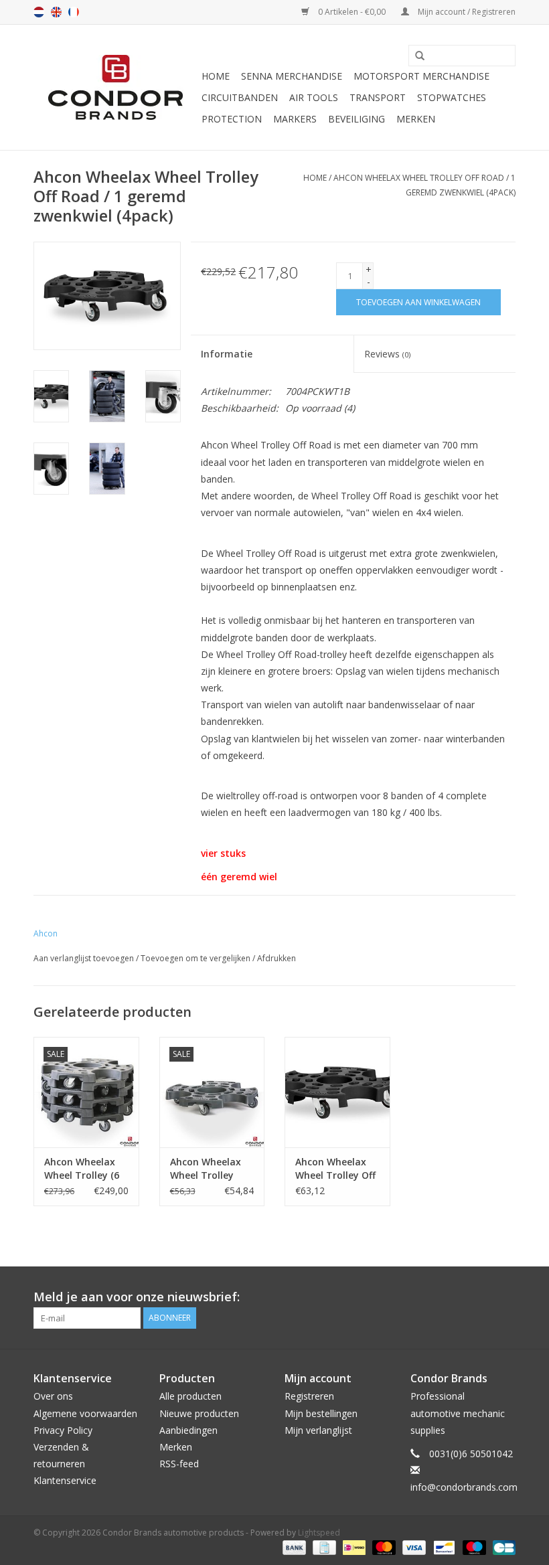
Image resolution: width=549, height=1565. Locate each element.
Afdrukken (276, 958)
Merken (415, 118)
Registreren (309, 1396)
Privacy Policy (62, 1430)
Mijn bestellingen (321, 1413)
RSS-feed (179, 1463)
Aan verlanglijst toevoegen (83, 958)
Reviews (387, 353)
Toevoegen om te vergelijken (196, 958)
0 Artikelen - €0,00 (352, 11)
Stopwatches (451, 97)
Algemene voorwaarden (85, 1413)
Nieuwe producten (199, 1413)
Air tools (313, 97)
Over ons (53, 1396)
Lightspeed (319, 1532)
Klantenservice (64, 1480)
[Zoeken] (415, 56)
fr (73, 12)
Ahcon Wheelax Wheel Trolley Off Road (335, 1168)
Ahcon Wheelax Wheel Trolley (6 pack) (81, 1168)
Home (216, 76)
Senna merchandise (291, 76)
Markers (295, 118)
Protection (232, 118)
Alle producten (190, 1396)
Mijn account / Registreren (466, 11)
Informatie (226, 353)
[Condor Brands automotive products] (115, 87)
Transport (377, 97)
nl (38, 12)
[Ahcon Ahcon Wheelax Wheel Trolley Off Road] (337, 1092)
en (56, 12)
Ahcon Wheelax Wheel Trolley (205, 1168)
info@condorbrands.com (464, 1487)
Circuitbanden (240, 97)
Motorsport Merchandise (421, 76)
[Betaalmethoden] (293, 1546)
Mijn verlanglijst (318, 1430)
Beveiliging (356, 118)
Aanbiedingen (188, 1430)
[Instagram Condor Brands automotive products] (505, 1297)
